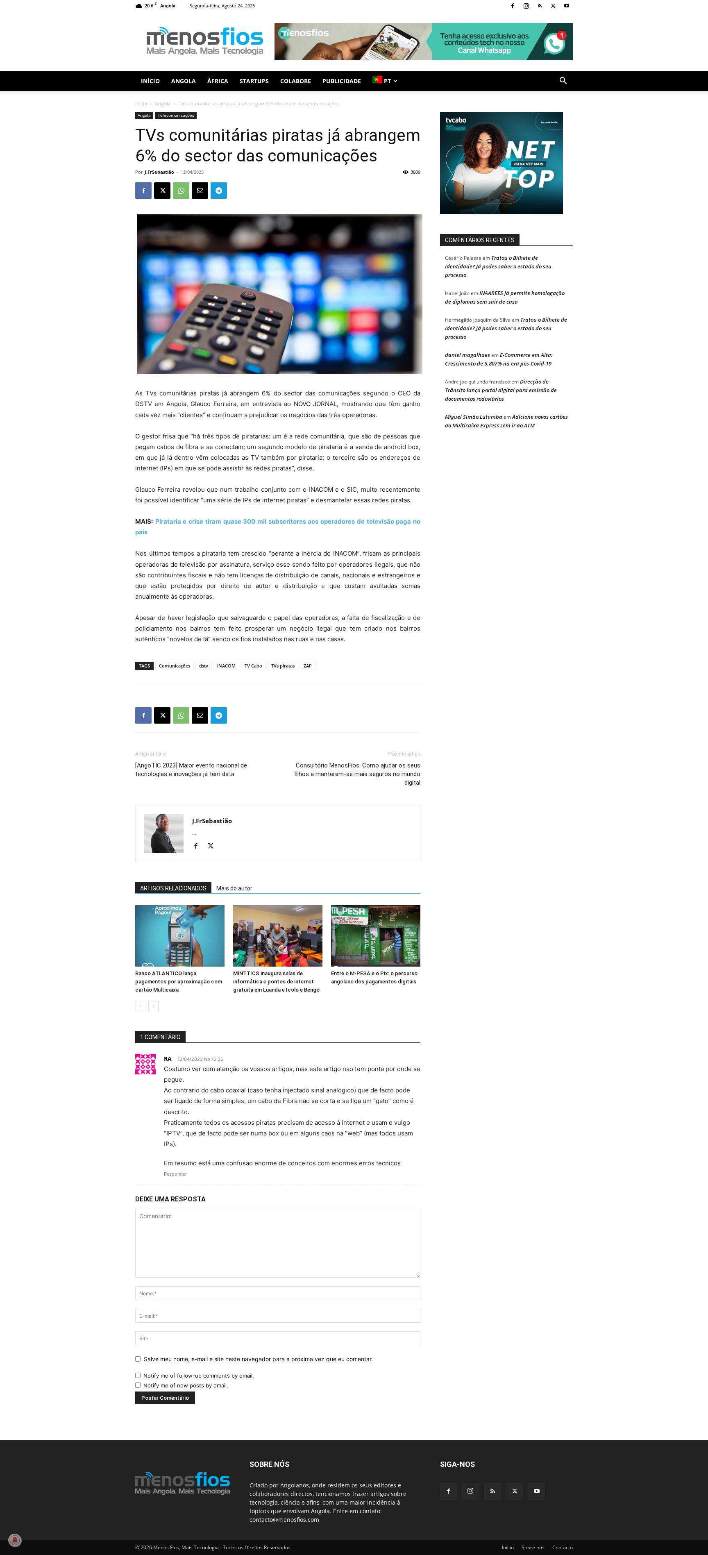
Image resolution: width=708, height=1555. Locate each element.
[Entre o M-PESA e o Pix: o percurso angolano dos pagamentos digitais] (375, 936)
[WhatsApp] (181, 190)
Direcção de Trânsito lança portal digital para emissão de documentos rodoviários (501, 390)
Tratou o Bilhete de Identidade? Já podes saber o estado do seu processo (498, 266)
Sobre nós (533, 1547)
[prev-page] (140, 1006)
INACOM (226, 666)
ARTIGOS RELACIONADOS (173, 888)
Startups (254, 81)
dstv (203, 666)
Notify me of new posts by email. (185, 1385)
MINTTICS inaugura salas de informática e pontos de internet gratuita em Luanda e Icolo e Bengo (276, 981)
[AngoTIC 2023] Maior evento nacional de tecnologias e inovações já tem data (191, 770)
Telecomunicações (176, 115)
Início (150, 81)
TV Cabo (253, 666)
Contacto (562, 1547)
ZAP (308, 666)
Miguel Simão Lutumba (473, 416)
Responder (175, 1174)
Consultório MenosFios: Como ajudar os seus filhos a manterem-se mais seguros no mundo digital (357, 774)
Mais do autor (234, 888)
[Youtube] (566, 5)
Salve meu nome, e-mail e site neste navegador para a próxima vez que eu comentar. (258, 1358)
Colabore (295, 81)
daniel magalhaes (467, 355)
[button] (563, 82)
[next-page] (153, 1006)
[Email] (200, 190)
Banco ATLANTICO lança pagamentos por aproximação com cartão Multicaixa (178, 981)
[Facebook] (512, 5)
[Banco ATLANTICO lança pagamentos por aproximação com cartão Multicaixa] (180, 936)
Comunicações (174, 666)
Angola (183, 81)
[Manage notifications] (14, 1540)
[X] (553, 5)
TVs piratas (283, 666)
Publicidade (341, 81)
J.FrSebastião (159, 172)
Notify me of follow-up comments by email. (198, 1375)
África (217, 81)
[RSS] (539, 5)
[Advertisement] (424, 41)
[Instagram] (526, 5)
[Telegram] (219, 190)
